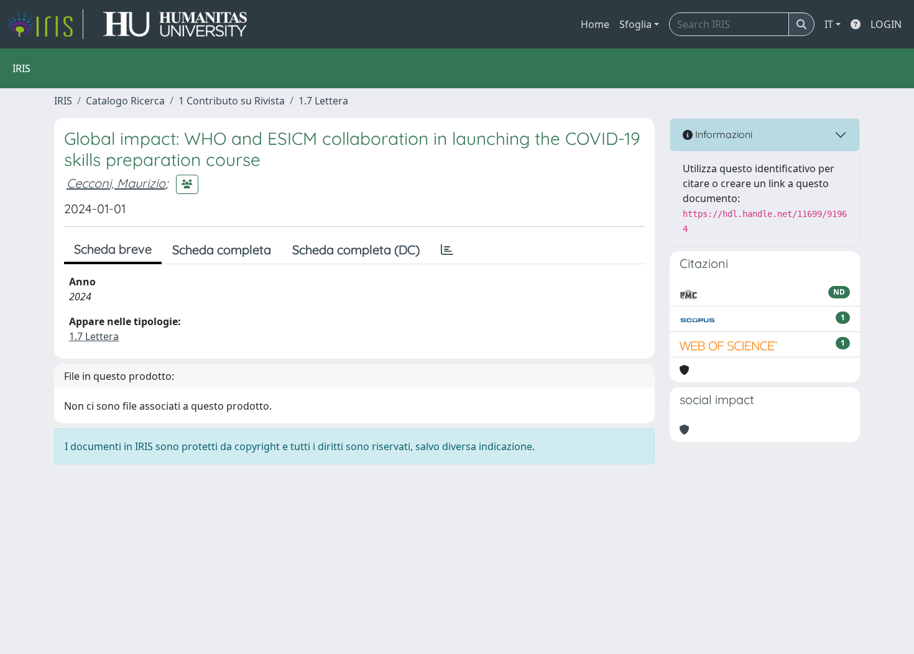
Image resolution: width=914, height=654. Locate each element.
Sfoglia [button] (635, 24)
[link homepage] (45, 24)
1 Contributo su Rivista (231, 101)
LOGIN (886, 24)
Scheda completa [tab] (221, 249)
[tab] (447, 250)
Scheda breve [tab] (113, 249)
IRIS (63, 101)
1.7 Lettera (323, 101)
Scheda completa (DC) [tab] (356, 249)
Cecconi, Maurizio (116, 183)
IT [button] (828, 24)
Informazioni (722, 134)
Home (595, 24)
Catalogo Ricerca (125, 101)
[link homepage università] (175, 24)
